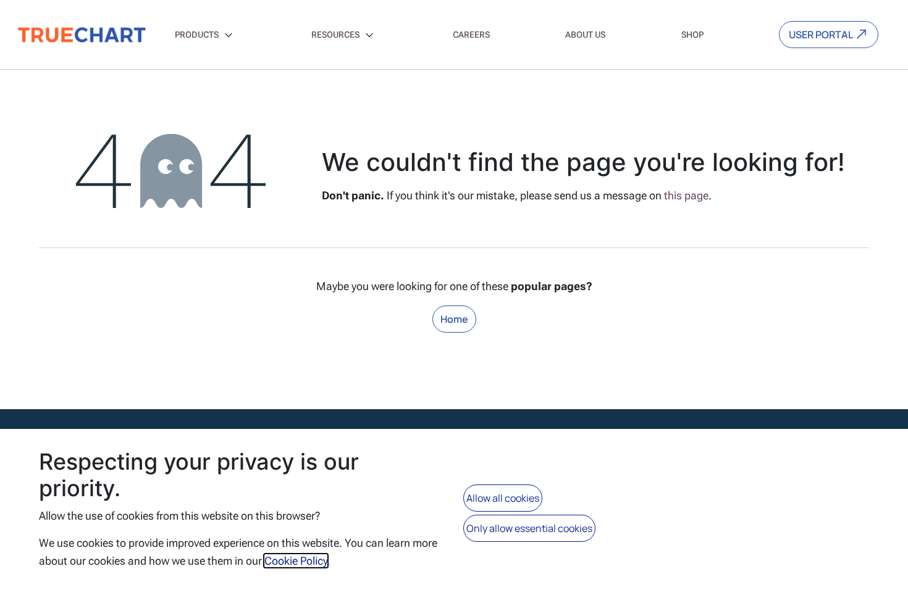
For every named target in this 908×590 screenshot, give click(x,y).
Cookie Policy (295, 560)
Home (454, 319)
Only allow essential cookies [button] (529, 528)
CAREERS (471, 34)
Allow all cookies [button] (502, 498)
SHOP (692, 34)
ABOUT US (585, 34)
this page (686, 195)
